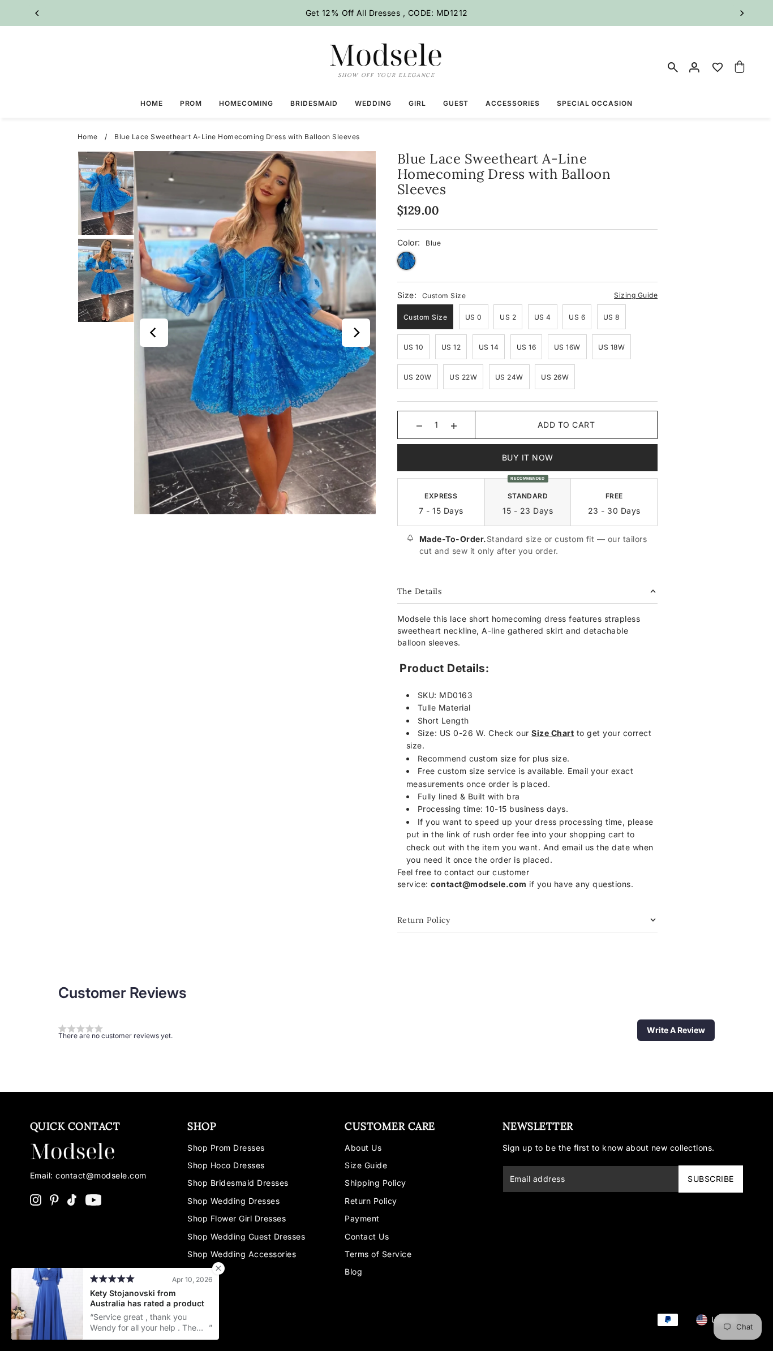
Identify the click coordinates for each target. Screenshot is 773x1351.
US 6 (577, 317)
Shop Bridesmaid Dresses (238, 1182)
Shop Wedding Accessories (241, 1254)
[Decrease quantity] (419, 424)
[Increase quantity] (453, 424)
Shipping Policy (375, 1182)
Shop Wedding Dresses (233, 1201)
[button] (676, 1030)
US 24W (509, 377)
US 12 (451, 347)
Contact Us (367, 1236)
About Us (363, 1147)
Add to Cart (566, 424)
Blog (353, 1271)
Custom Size (425, 317)
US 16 (526, 347)
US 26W (555, 377)
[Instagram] (35, 1199)
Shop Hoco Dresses (226, 1165)
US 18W (611, 347)
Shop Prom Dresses (226, 1147)
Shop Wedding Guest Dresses (246, 1236)
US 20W (417, 377)
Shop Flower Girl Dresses (236, 1218)
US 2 (508, 317)
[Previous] (37, 13)
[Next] (741, 13)
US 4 (542, 317)
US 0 (473, 317)
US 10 (413, 347)
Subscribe (711, 1179)
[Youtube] (93, 1199)
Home (88, 136)
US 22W (463, 377)
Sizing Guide (636, 295)
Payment (362, 1218)
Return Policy (371, 1201)
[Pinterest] (54, 1199)
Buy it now (527, 457)
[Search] (673, 67)
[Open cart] (740, 67)
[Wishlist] (717, 67)
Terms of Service (378, 1254)
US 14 (489, 347)
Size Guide (366, 1165)
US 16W (567, 347)
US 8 (611, 317)
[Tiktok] (71, 1199)
